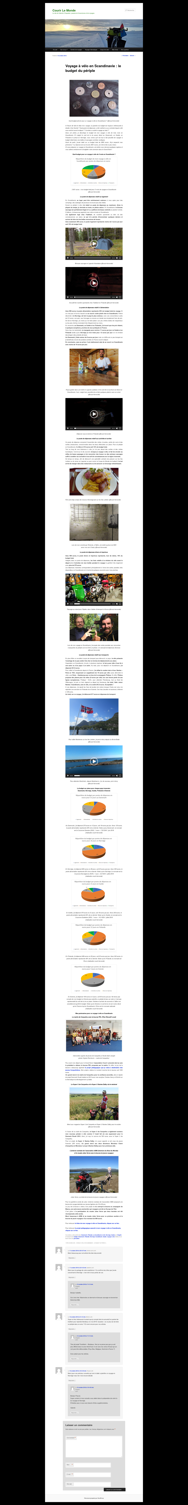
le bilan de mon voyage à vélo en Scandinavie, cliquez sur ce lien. (97, 1223)
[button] (94, 244)
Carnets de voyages (76, 50)
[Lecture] (68, 258)
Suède (113, 1235)
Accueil (55, 50)
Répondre (72, 1258)
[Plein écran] (120, 258)
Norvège (108, 1235)
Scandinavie (98, 1237)
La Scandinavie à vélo (99, 1235)
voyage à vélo (111, 1237)
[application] (94, 244)
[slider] (92, 257)
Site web (69, 1484)
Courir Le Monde (64, 10)
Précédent (124, 55)
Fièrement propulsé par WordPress (94, 1498)
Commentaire (71, 1437)
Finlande (90, 1235)
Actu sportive (125, 50)
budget (76, 1237)
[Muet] (117, 258)
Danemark (84, 1235)
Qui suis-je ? (63, 50)
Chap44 (119, 1235)
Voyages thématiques (91, 50)
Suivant (133, 55)
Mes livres (115, 50)
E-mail (70, 1474)
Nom (70, 1464)
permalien (76, 1238)
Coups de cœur (104, 50)
